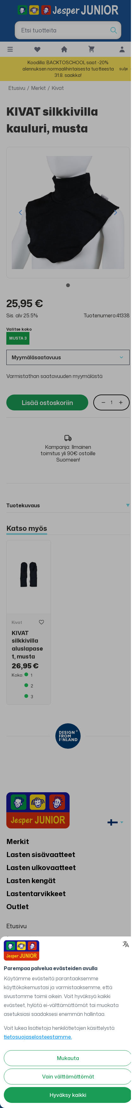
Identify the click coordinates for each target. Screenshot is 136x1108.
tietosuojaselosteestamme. (38, 1036)
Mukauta (68, 1058)
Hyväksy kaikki (68, 1094)
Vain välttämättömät (68, 1076)
